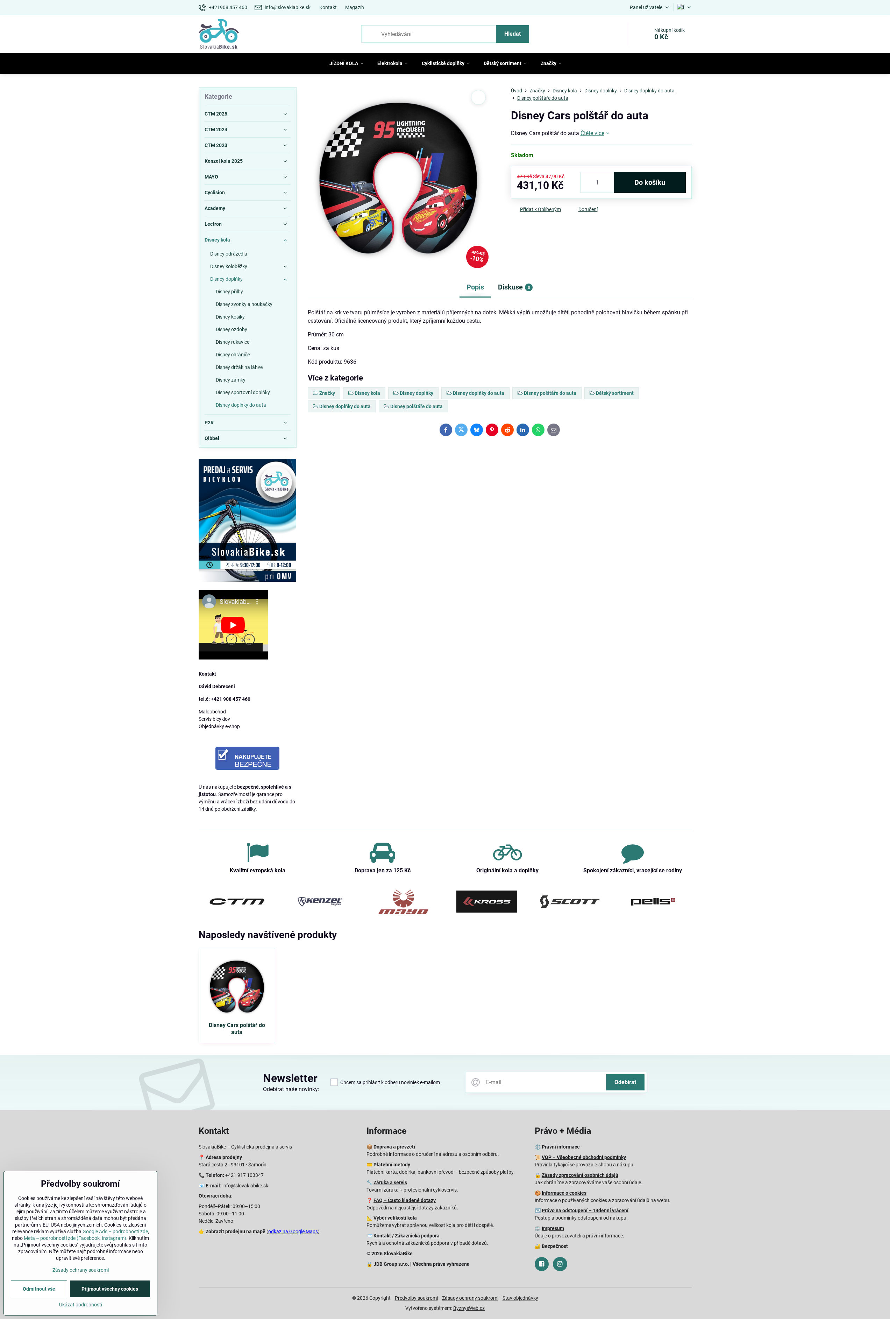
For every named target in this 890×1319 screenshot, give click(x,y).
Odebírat (625, 1082)
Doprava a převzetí (394, 1147)
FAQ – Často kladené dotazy (404, 1200)
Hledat (512, 33)
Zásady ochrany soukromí (470, 1298)
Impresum (553, 1228)
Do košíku (649, 182)
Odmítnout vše (39, 1289)
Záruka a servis (390, 1182)
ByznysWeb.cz (469, 1308)
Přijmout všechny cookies (109, 1289)
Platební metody (391, 1164)
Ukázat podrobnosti (80, 1304)
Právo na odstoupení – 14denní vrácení (585, 1210)
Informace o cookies (564, 1193)
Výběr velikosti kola (395, 1218)
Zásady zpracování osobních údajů (580, 1175)
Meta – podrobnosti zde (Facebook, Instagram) (75, 1238)
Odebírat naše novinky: (291, 1089)
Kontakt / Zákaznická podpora (406, 1235)
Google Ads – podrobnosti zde (115, 1231)
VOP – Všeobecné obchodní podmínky (584, 1157)
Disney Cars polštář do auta (237, 1028)
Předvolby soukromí (416, 1298)
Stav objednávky (520, 1298)
